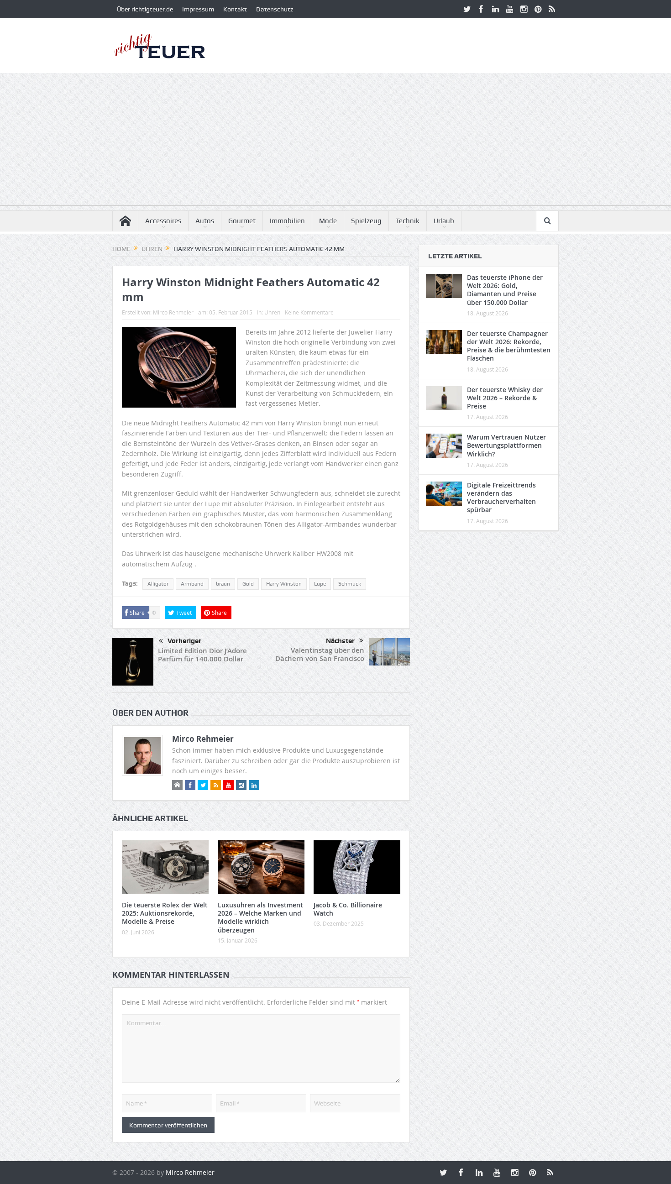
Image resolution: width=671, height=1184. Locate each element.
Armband (192, 584)
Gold (248, 584)
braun (223, 584)
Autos (204, 221)
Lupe (320, 584)
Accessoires (163, 221)
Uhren (272, 312)
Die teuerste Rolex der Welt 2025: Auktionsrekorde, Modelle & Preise (165, 913)
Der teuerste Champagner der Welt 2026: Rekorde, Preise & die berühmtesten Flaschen (508, 346)
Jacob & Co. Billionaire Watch (348, 909)
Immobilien (287, 221)
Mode (328, 221)
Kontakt (235, 9)
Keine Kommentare (309, 312)
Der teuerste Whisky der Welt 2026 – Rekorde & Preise (505, 397)
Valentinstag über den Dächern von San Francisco (319, 654)
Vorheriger (184, 641)
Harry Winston (284, 584)
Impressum (198, 9)
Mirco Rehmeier (173, 312)
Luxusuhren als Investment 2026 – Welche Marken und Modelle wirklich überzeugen (260, 917)
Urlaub (444, 221)
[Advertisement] (335, 141)
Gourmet (242, 221)
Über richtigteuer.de (145, 9)
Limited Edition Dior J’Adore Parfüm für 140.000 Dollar (202, 655)
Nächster (340, 641)
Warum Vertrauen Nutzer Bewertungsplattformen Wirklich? (506, 445)
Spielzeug (366, 221)
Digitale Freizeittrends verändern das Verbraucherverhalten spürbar (501, 497)
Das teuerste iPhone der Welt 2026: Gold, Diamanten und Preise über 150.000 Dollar (505, 290)
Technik (407, 221)
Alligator (157, 584)
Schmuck (349, 584)
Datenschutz (274, 9)
